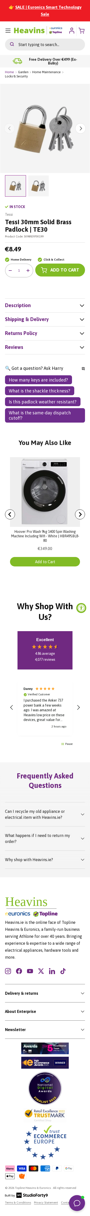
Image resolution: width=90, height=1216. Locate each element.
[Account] (71, 30)
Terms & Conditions (18, 1202)
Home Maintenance (46, 72)
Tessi (9, 215)
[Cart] (82, 30)
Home (9, 72)
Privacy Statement (46, 1202)
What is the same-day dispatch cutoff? (40, 415)
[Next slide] (80, 514)
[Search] (9, 44)
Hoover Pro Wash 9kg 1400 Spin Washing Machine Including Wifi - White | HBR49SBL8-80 (45, 536)
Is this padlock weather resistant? (42, 401)
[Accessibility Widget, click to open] (81, 608)
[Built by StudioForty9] (26, 1197)
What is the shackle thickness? (39, 390)
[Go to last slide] (10, 514)
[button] (12, 708)
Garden (23, 72)
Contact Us (68, 1202)
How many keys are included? (38, 380)
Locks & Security (16, 76)
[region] (45, 707)
